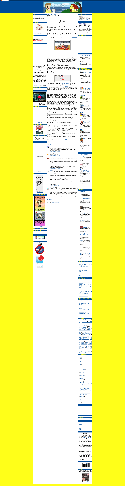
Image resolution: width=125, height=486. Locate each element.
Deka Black (51, 153)
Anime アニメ (89, 348)
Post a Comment (49, 199)
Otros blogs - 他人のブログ (85, 338)
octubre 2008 (82, 372)
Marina (50, 145)
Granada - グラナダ (81, 346)
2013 (80, 361)
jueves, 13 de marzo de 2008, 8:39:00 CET (54, 185)
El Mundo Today (82, 191)
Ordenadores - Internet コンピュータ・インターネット (85, 330)
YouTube (80, 428)
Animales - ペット (83, 326)
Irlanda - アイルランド (81, 352)
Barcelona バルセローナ (82, 337)
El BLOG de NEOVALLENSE (84, 205)
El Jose (51, 170)
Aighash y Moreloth (52, 187)
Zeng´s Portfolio (82, 86)
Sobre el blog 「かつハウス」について (63, 141)
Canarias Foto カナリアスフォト (83, 293)
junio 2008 (81, 378)
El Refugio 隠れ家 (81, 267)
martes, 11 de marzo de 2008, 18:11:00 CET (55, 155)
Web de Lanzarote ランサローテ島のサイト (85, 290)
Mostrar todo (90, 259)
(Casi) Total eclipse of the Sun (84, 234)
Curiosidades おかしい (82, 342)
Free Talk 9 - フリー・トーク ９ (53, 15)
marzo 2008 (82, 382)
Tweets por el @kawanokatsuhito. (38, 88)
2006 (80, 401)
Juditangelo (41, 226)
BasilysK (81, 120)
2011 (80, 364)
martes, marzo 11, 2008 (64, 139)
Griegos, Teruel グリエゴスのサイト (84, 270)
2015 (80, 358)
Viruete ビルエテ (81, 271)
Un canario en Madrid (83, 233)
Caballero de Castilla (83, 225)
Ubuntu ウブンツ (83, 348)
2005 (80, 402)
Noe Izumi (80, 453)
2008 (80, 368)
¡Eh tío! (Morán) (81, 304)
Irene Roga (81, 137)
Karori (50, 157)
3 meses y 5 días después (83, 213)
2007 (80, 399)
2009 (80, 367)
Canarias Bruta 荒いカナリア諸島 (83, 296)
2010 (80, 365)
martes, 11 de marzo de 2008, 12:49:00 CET (55, 151)
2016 (80, 357)
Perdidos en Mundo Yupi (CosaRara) (84, 313)
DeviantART (80, 424)
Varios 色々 (71, 141)
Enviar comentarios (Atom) (55, 202)
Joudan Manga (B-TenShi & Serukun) (84, 303)
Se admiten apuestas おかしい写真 (85, 339)
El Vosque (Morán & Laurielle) (83, 305)
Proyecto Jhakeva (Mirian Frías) (83, 300)
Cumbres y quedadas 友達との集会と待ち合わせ (85, 328)
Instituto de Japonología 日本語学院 (84, 266)
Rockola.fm (80, 429)
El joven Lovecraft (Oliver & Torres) (84, 309)
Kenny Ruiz (81, 112)
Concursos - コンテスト (82, 347)
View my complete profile (86, 19)
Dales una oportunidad (83, 169)
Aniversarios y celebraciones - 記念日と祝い (85, 325)
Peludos (81, 178)
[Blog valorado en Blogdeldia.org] (40, 266)
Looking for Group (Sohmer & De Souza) (84, 314)
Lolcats (80, 275)
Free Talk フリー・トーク (54, 141)
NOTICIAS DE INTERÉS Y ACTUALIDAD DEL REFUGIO (84, 185)
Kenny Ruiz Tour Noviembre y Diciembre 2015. (86, 114)
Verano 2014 (85, 138)
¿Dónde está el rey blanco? (83, 246)
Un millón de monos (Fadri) (82, 312)
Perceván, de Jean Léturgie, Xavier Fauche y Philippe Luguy (86, 227)
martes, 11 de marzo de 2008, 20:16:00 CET (55, 168)
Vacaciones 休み (83, 321)
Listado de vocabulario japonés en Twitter (85, 56)
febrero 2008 (82, 396)
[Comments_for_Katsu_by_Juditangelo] (39, 225)
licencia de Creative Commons (87, 437)
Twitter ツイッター (86, 352)
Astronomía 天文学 (87, 336)
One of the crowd (82, 239)
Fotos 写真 (83, 319)
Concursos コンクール (86, 334)
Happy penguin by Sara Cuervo (38, 170)
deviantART (41, 171)
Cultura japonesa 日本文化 (85, 327)
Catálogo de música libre (40, 122)
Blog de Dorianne (82, 95)
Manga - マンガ (89, 337)
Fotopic (80, 425)
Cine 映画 (80, 333)
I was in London (82, 240)
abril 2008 (81, 381)
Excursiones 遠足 (81, 341)
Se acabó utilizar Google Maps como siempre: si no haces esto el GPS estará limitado (85, 254)
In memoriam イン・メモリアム (87, 351)
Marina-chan (84, 453)
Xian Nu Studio (82, 454)
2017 (80, 355)
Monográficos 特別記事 (84, 343)
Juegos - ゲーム (88, 341)
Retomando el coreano (83, 63)
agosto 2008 (82, 375)
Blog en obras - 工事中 (83, 394)
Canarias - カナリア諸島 (87, 322)
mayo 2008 (82, 379)
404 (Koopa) (80, 308)
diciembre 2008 (82, 369)
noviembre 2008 (82, 371)
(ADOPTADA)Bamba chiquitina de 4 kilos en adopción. (86, 171)
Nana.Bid (81, 129)
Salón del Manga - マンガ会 (86, 332)
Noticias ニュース (88, 346)
